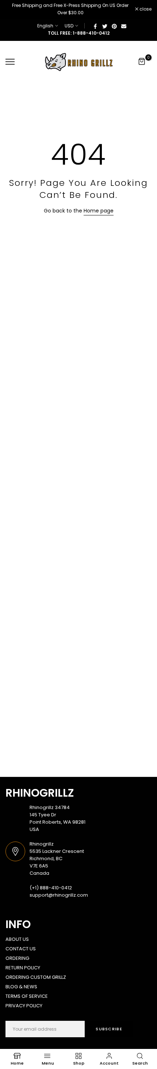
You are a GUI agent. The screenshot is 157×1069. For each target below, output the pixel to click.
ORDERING (17, 958)
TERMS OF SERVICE (26, 996)
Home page (99, 210)
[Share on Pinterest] (114, 26)
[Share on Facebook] (95, 26)
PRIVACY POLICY (23, 1005)
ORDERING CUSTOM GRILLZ (35, 977)
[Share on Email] (124, 26)
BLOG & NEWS (21, 986)
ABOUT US (17, 939)
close (145, 9)
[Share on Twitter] (105, 26)
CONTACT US (20, 948)
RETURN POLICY (22, 967)
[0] (142, 62)
